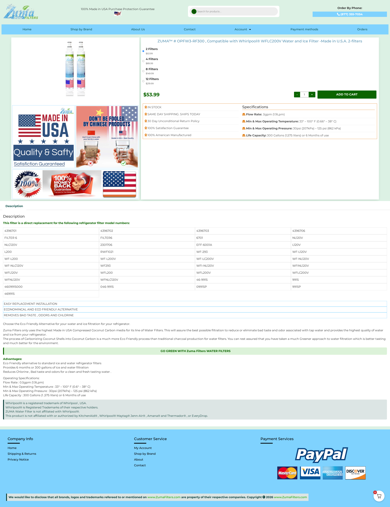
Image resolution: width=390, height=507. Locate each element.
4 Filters (152, 59)
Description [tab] (14, 206)
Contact (190, 29)
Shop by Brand (81, 29)
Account (241, 29)
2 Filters (152, 49)
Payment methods (304, 29)
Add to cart (347, 94)
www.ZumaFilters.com (164, 497)
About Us (138, 29)
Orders (362, 29)
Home (27, 29)
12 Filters (152, 79)
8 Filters (152, 69)
